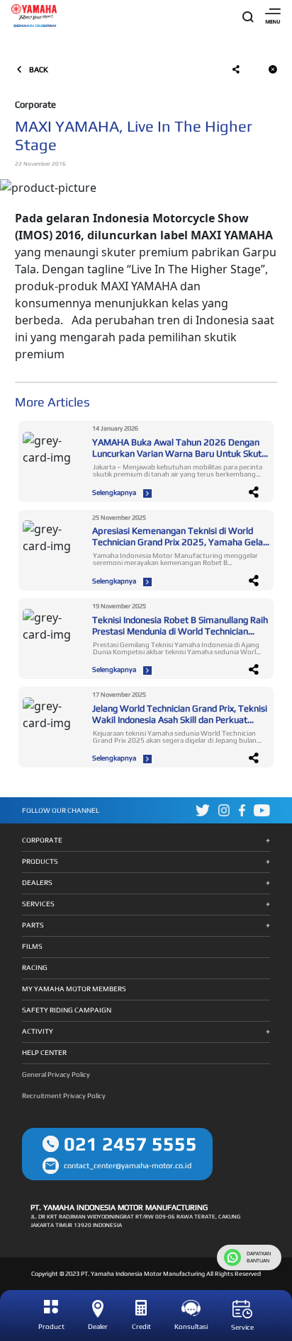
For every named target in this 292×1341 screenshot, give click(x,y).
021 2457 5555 (130, 1144)
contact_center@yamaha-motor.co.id (127, 1165)
